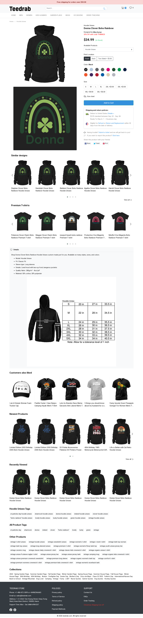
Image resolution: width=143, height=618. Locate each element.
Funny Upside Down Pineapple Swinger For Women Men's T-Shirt (122, 405)
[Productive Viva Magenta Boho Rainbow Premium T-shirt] (95, 221)
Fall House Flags (117, 574)
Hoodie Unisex (21, 21)
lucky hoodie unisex (60, 518)
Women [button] (29, 15)
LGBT (67, 579)
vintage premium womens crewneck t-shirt (26, 563)
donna (37, 530)
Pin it (106, 143)
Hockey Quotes (110, 579)
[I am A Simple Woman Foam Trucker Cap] (21, 389)
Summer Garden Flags (38, 574)
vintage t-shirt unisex (18, 542)
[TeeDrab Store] (20, 8)
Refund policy (57, 601)
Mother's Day (74, 576)
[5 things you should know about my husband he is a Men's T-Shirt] (96, 389)
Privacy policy (57, 592)
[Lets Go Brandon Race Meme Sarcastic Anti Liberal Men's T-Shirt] (71, 389)
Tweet (97, 143)
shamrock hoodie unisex (44, 514)
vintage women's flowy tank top (85, 546)
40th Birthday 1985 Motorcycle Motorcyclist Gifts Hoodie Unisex (96, 450)
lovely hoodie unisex (42, 518)
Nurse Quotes (76, 579)
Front (87, 59)
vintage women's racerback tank (87, 563)
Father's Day (108, 576)
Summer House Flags (101, 574)
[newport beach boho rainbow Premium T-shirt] (71, 221)
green (88, 530)
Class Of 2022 (98, 576)
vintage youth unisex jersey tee (111, 546)
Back (93, 59)
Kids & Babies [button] (41, 15)
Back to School (15, 579)
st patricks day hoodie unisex (21, 514)
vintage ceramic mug (18, 550)
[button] (67, 197)
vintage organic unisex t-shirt (99, 550)
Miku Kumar (97, 32)
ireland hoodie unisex (82, 514)
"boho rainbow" (63, 530)
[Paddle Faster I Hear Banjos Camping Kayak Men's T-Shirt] (46, 389)
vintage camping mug (91, 554)
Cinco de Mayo (85, 576)
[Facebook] (11, 610)
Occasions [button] (78, 15)
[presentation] (14, 175)
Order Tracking (93, 15)
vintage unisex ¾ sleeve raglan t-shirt (23, 554)
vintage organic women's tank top (82, 558)
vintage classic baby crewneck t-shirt (42, 550)
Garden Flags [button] (56, 15)
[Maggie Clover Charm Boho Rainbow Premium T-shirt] (47, 221)
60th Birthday (36, 576)
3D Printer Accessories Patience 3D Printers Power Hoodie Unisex (70, 450)
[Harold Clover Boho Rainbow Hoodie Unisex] (120, 173)
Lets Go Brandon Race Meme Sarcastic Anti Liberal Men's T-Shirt (71, 405)
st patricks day (15, 530)
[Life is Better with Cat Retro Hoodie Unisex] (122, 431)
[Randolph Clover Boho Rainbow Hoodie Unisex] (47, 173)
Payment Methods (58, 609)
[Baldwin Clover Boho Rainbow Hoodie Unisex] (71, 173)
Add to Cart (109, 103)
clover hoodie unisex (100, 514)
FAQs (86, 597)
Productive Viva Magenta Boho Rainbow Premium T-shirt (94, 237)
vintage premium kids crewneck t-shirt (59, 563)
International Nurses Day (124, 576)
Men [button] (21, 15)
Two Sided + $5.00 (105, 59)
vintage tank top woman (117, 542)
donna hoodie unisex (63, 514)
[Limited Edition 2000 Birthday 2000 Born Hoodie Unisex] (46, 431)
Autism (44, 576)
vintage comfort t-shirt (106, 558)
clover (52, 530)
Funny (62, 579)
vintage (96, 530)
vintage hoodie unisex (96, 518)
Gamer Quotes (87, 579)
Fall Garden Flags (54, 574)
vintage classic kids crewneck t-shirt (72, 550)
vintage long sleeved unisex (40, 546)
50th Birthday (25, 576)
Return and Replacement (115, 123)
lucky (81, 530)
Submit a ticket (104, 132)
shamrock (28, 530)
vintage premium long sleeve (56, 558)
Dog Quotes (98, 579)
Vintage (55, 579)
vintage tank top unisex (18, 546)
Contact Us (88, 592)
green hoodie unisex (78, 518)
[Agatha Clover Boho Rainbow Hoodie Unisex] (95, 173)
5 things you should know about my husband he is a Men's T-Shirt (94, 405)
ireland (44, 530)
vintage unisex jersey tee (50, 554)
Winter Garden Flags (69, 574)
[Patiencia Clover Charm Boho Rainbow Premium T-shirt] (22, 221)
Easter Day (64, 576)
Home (13, 15)
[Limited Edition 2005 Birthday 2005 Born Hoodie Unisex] (21, 431)
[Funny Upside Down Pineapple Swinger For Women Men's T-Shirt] (122, 389)
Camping (48, 579)
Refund (101, 123)
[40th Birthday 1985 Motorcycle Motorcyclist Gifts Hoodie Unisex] (96, 431)
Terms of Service (58, 597)
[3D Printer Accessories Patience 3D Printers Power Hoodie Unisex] (71, 431)
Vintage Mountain (28, 579)
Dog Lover (40, 579)
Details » (111, 113)
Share (88, 143)
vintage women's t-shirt (78, 542)
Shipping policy (57, 605)
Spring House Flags (85, 574)
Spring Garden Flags (21, 574)
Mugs (68, 15)
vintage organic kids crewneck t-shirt (115, 554)
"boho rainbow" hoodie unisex (21, 518)
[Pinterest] (15, 610)
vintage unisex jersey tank (71, 554)
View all (127, 200)
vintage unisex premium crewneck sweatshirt (26, 558)
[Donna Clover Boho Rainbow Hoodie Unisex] (21, 482)
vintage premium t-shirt (62, 546)
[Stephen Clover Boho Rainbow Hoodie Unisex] (22, 173)
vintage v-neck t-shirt (97, 542)
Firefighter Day (53, 576)
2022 (11, 574)
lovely (74, 530)
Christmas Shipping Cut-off (94, 605)
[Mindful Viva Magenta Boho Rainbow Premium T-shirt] (120, 221)
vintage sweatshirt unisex (57, 542)
